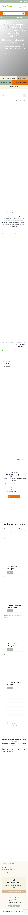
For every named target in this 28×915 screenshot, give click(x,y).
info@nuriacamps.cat (9, 869)
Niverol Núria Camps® (13, 645)
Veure (11, 572)
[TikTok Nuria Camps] (12, 906)
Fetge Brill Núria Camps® (14, 683)
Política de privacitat (14, 897)
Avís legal (14, 899)
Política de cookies (14, 900)
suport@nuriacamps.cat (10, 872)
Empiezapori (16, 913)
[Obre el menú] (25, 7)
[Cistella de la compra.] (22, 7)
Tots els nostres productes (14, 902)
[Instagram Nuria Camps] (9, 906)
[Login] (20, 7)
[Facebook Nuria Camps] (15, 906)
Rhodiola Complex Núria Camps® (15, 606)
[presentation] (15, 552)
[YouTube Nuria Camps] (18, 906)
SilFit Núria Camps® (12, 568)
